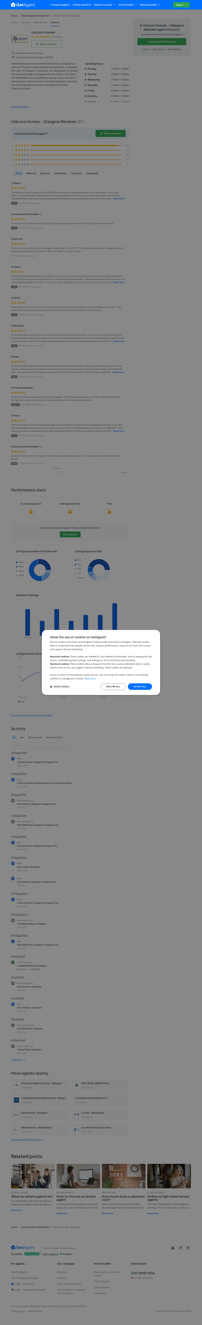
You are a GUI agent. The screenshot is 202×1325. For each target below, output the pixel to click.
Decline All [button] (113, 686)
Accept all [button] (140, 686)
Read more (90, 678)
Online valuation (82, 4)
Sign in (179, 4)
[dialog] (101, 662)
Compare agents (60, 4)
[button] (59, 686)
